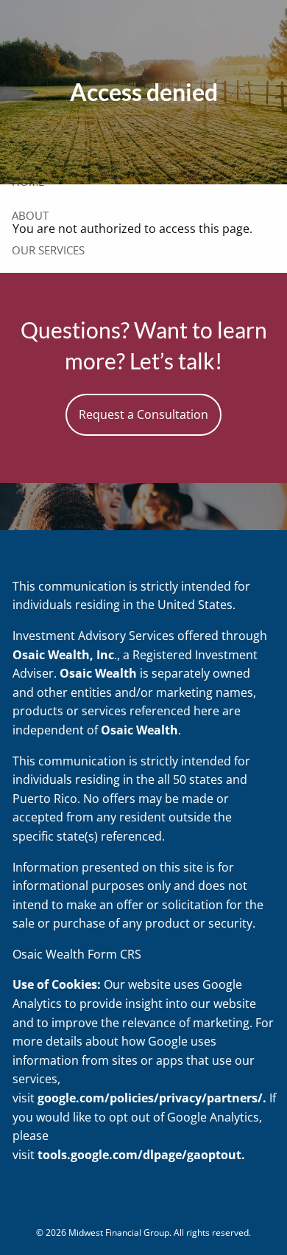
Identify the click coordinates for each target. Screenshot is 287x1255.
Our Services (48, 250)
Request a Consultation (143, 414)
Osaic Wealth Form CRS (77, 954)
